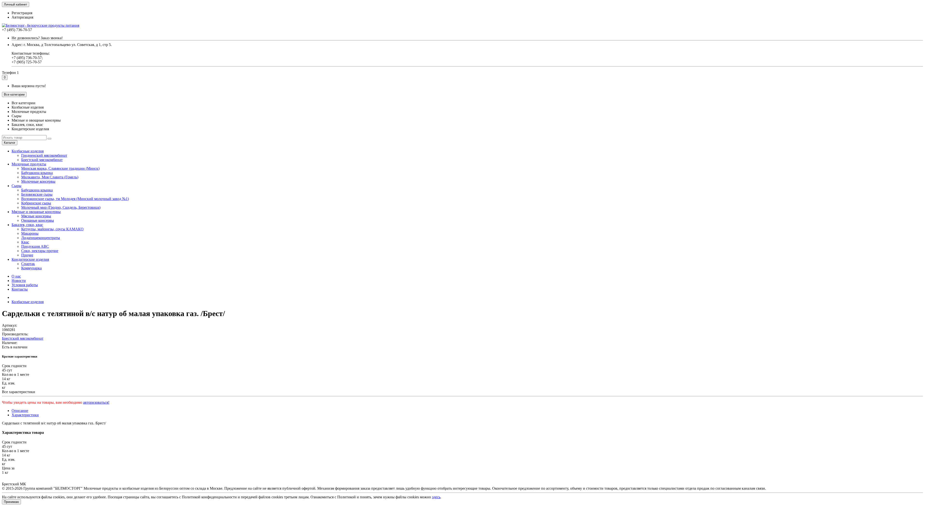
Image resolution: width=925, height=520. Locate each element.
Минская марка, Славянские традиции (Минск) (60, 168)
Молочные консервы (38, 181)
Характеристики (25, 415)
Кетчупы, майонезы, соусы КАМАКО (52, 229)
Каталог (9, 142)
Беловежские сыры (37, 194)
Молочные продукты (29, 164)
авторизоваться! (96, 402)
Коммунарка (31, 268)
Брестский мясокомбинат (42, 160)
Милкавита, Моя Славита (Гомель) (49, 177)
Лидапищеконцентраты (40, 238)
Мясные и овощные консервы (36, 212)
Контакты (20, 289)
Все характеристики (18, 392)
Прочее (27, 255)
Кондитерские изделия (30, 259)
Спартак (28, 264)
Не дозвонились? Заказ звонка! (37, 38)
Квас (25, 242)
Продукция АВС (35, 246)
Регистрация (22, 13)
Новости (19, 281)
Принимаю (11, 502)
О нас (16, 276)
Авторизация (22, 17)
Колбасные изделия (28, 151)
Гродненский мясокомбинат (44, 155)
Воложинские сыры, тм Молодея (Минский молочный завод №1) (75, 199)
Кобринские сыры (36, 203)
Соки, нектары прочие (39, 251)
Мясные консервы (36, 216)
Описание (20, 411)
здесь (436, 497)
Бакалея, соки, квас (27, 225)
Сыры (16, 186)
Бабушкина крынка (37, 173)
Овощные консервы (37, 220)
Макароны (30, 233)
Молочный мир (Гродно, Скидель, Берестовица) (60, 207)
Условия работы (25, 285)
